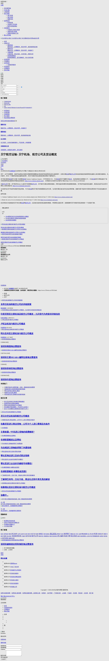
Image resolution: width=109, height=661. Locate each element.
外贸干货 (33, 534)
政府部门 (67, 534)
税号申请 (28, 536)
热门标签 (7, 116)
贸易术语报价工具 (12, 33)
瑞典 (37, 534)
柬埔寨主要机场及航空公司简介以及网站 (13, 232)
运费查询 (7, 68)
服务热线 (3, 642)
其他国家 (3, 308)
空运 (88, 534)
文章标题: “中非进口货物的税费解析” (18, 432)
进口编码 (60, 536)
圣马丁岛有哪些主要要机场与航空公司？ (16, 408)
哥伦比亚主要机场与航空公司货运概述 (12, 227)
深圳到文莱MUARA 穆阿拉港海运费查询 (19, 357)
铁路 (4, 536)
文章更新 (7, 114)
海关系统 (74, 536)
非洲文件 (100, 534)
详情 (2, 554)
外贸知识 (7, 66)
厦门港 (91, 593)
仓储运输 (20, 53)
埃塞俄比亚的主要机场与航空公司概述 (18, 487)
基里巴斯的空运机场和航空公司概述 (11, 242)
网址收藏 (4, 558)
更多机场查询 (14, 573)
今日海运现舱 (8, 526)
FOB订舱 (7, 10)
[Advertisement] (52, 273)
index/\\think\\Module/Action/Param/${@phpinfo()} (18, 107)
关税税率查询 (11, 64)
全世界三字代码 (12, 24)
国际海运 (22, 46)
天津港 (75, 593)
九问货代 (11, 288)
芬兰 (77, 534)
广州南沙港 (57, 593)
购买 (2, 553)
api (5, 106)
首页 (5, 41)
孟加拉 (48, 534)
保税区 (41, 534)
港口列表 (10, 15)
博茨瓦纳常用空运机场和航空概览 (11, 237)
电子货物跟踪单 (94, 536)
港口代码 (10, 17)
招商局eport (13, 563)
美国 (50, 536)
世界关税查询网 (5, 593)
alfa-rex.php (7, 104)
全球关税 (7, 63)
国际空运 (20, 49)
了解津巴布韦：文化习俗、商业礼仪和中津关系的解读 (25, 479)
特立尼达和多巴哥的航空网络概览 (14, 401)
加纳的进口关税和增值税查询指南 (15, 389)
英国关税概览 (10, 220)
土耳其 (88, 536)
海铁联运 (46, 536)
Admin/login (7, 101)
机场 (95, 534)
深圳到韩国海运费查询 (11, 346)
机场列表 (10, 22)
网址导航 (7, 611)
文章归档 (7, 112)
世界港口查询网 (16, 593)
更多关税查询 (14, 583)
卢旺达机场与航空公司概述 (13, 324)
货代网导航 (7, 8)
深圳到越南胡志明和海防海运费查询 (17, 544)
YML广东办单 (14, 566)
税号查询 (5, 538)
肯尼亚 (101, 536)
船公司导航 (7, 35)
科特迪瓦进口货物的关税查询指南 (15, 394)
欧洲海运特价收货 (9, 520)
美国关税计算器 (12, 31)
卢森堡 (23, 536)
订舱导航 (7, 12)
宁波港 (69, 593)
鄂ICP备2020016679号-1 (8, 596)
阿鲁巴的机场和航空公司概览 (13, 405)
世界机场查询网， (27, 593)
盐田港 (44, 593)
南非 (29, 534)
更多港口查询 (14, 580)
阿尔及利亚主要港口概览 (12, 391)
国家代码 (10, 19)
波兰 (74, 534)
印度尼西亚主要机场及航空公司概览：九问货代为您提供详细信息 (30, 314)
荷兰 (42, 536)
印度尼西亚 (4, 318)
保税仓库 (12, 538)
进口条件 (14, 534)
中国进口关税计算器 (13, 29)
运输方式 (7, 43)
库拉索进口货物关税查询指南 (15, 218)
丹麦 (44, 534)
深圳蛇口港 (36, 593)
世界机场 (7, 21)
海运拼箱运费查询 (9, 117)
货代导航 (7, 70)
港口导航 (7, 13)
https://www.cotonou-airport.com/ (34, 181)
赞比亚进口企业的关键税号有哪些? (16, 463)
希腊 (39, 536)
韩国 (10, 534)
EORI (25, 534)
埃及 (2, 534)
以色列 (22, 534)
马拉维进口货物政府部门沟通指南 (16, 447)
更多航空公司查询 (15, 570)
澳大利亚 (8, 536)
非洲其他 (11, 121)
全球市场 (7, 59)
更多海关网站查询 (15, 576)
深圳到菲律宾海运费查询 (12, 368)
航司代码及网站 (12, 26)
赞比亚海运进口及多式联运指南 (15, 455)
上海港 (64, 593)
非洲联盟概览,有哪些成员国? (14, 471)
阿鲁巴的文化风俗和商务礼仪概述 (17, 216)
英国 (104, 534)
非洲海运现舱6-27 (9, 524)
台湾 (19, 534)
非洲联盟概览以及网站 (11, 440)
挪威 (72, 534)
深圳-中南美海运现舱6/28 (11, 522)
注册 (2, 5)
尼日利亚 (54, 536)
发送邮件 (3, 659)
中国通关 (7, 61)
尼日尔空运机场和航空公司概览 (15, 416)
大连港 (86, 593)
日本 (62, 534)
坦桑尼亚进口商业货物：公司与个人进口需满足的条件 (25, 424)
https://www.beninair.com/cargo (21, 186)
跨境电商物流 (20, 56)
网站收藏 (84, 534)
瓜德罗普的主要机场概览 (11, 403)
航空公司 (35, 536)
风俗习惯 (67, 536)
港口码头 (53, 534)
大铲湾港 (49, 593)
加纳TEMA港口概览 (11, 392)
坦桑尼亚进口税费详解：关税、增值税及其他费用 (20, 387)
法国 (80, 534)
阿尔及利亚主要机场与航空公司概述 (17, 333)
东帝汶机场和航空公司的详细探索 (16, 304)
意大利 (92, 534)
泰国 (78, 536)
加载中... (4, 495)
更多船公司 (13, 586)
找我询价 (3, 639)
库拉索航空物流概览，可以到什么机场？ (16, 407)
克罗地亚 (5, 534)
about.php (6, 103)
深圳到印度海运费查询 (11, 379)
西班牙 (59, 534)
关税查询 (7, 28)
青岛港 (80, 593)
